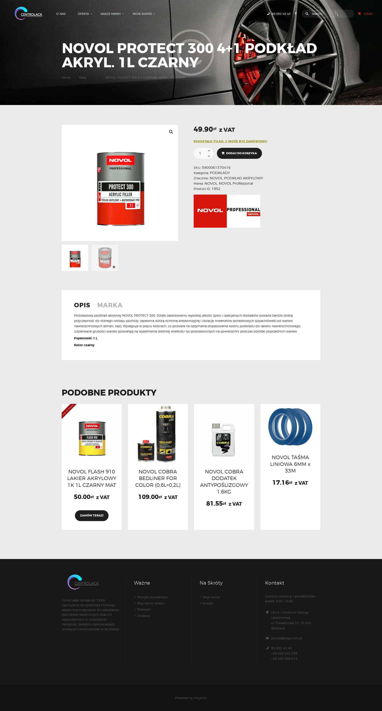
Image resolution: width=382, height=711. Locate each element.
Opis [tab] (82, 305)
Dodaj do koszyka (241, 153)
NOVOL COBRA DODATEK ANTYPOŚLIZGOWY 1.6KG (224, 481)
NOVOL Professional (236, 183)
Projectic (200, 698)
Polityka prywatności (152, 597)
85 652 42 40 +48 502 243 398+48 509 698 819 (284, 653)
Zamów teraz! (91, 515)
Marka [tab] (110, 305)
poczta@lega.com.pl (286, 638)
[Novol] (210, 211)
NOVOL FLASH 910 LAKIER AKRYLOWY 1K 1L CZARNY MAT (91, 478)
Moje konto (211, 597)
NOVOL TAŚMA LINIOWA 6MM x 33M (290, 464)
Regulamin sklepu (150, 603)
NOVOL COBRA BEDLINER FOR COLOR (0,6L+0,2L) (157, 478)
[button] (171, 132)
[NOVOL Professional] (243, 211)
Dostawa (143, 615)
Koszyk (208, 603)
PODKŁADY (220, 173)
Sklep (83, 77)
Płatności (144, 609)
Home (66, 77)
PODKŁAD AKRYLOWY (243, 178)
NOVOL (216, 178)
